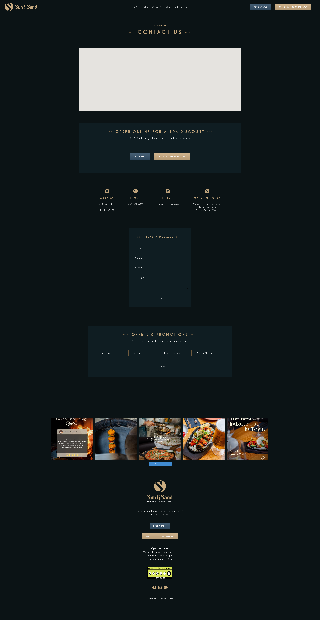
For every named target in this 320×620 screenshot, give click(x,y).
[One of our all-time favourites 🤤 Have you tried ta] (116, 439)
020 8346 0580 (135, 204)
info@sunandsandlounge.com (167, 204)
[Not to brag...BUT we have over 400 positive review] (72, 439)
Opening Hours (207, 198)
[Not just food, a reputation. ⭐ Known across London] (247, 439)
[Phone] (135, 191)
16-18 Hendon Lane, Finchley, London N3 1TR (160, 511)
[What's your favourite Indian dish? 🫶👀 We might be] (160, 439)
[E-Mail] (168, 191)
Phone (135, 198)
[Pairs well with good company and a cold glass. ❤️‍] (204, 439)
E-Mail (167, 198)
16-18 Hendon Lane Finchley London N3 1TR (107, 207)
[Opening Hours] (207, 191)
